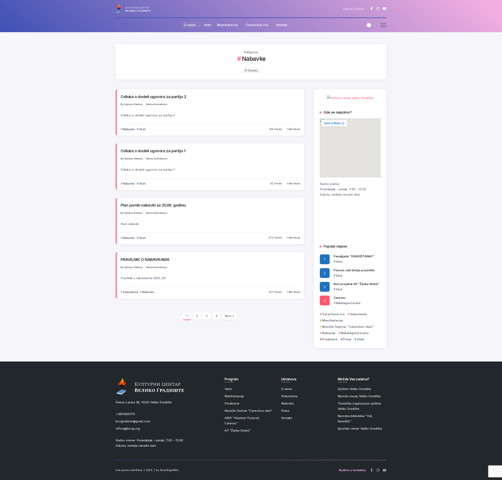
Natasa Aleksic (134, 104)
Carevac (340, 298)
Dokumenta (358, 314)
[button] (324, 218)
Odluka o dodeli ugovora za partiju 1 (153, 150)
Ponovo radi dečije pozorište (354, 270)
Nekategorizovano (354, 333)
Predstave (330, 339)
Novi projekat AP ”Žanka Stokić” (357, 284)
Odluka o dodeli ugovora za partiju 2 (153, 96)
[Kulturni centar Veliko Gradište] (133, 8)
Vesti (360, 339)
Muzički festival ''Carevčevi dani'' (348, 327)
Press (347, 339)
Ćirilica (360, 8)
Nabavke (329, 333)
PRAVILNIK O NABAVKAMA (145, 259)
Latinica (348, 8)
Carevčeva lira (333, 314)
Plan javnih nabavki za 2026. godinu (153, 205)
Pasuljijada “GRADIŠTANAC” (354, 256)
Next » (229, 316)
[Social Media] (371, 8)
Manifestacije (332, 320)
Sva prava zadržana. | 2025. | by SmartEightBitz (147, 470)
